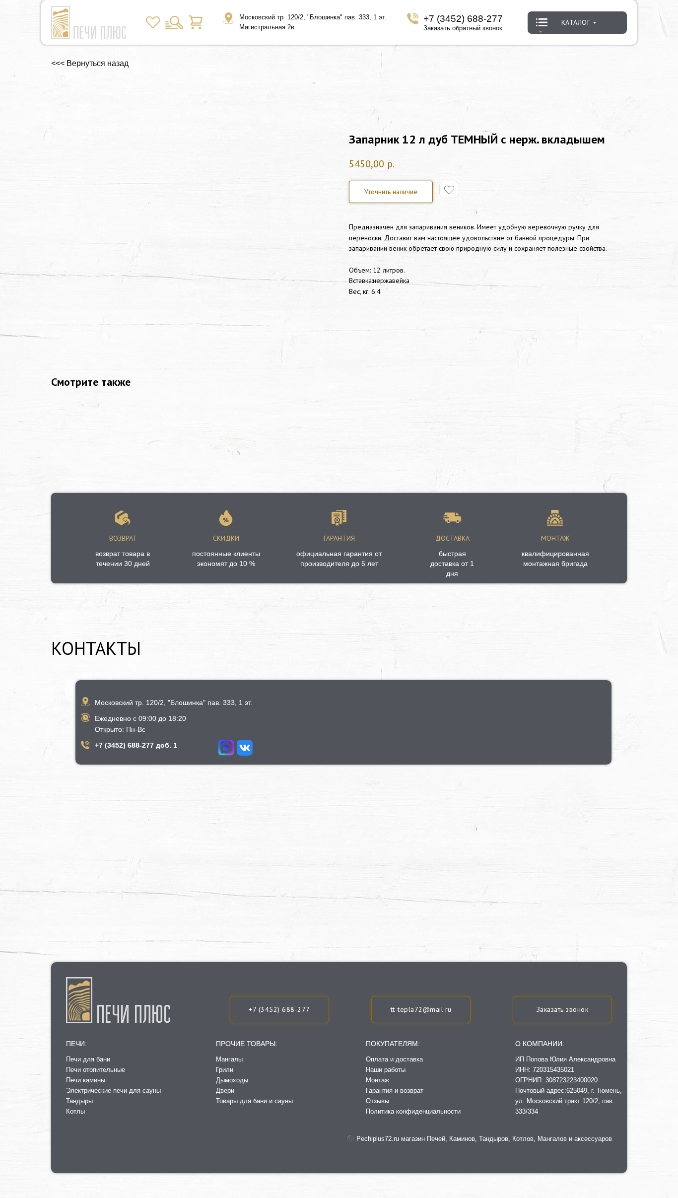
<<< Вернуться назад (90, 63)
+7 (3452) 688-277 (463, 18)
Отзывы (377, 1101)
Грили (224, 1069)
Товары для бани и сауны (254, 1101)
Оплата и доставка (394, 1059)
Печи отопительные (95, 1069)
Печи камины (85, 1080)
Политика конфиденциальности (413, 1111)
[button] (391, 192)
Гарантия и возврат (394, 1090)
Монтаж (377, 1080)
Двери (225, 1090)
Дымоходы (232, 1080)
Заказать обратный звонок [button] (462, 28)
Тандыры (79, 1101)
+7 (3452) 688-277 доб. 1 (136, 745)
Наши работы (386, 1069)
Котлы (75, 1111)
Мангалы (229, 1059)
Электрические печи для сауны (113, 1090)
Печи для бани (88, 1059)
